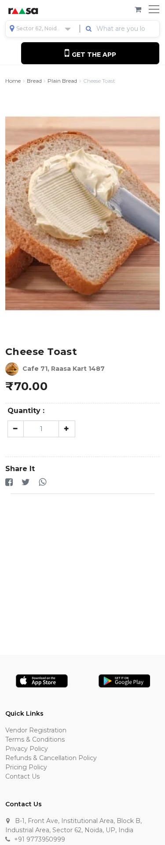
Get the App (93, 55)
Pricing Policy (26, 767)
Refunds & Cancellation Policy (51, 758)
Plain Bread (62, 81)
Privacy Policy (26, 749)
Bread (34, 81)
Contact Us (22, 776)
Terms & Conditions (35, 739)
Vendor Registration (35, 730)
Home (13, 81)
